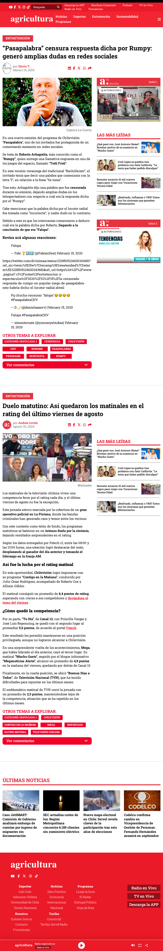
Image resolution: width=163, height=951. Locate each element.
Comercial (54, 919)
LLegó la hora (85, 892)
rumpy (61, 356)
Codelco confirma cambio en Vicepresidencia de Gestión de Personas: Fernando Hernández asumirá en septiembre (141, 825)
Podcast (127, 5)
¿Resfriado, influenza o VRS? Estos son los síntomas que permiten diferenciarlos (139, 200)
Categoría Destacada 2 (20, 341)
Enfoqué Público (85, 902)
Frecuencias (96, 9)
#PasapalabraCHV (24, 300)
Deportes (79, 16)
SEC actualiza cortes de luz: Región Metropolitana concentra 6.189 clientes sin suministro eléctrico (61, 823)
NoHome (37, 348)
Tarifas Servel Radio (54, 924)
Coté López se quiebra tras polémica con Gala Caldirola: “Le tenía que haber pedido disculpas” (138, 165)
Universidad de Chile (25, 902)
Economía (57, 897)
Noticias (61, 16)
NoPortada (75, 724)
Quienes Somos (21, 919)
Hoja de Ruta (85, 908)
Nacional (57, 908)
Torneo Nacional (25, 908)
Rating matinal (15, 732)
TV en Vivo (146, 5)
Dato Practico (57, 892)
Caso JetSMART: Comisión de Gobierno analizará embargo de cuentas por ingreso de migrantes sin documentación (20, 825)
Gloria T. (24, 66)
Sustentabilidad (127, 16)
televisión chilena (46, 732)
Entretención (101, 16)
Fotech (71, 628)
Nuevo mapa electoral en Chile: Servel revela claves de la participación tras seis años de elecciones (100, 823)
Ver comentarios (20, 365)
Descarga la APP (74, 5)
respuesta (37, 356)
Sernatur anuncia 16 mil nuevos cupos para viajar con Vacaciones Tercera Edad (117, 182)
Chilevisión (76, 341)
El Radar (85, 897)
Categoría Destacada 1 (20, 717)
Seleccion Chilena (25, 897)
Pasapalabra (61, 348)
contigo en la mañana (20, 724)
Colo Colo (24, 892)
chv (13, 348)
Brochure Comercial (103, 5)
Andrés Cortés (28, 423)
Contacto (21, 924)
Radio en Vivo (73, 9)
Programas (63, 22)
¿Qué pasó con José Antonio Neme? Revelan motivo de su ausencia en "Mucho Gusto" (118, 147)
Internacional (56, 902)
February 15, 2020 (70, 253)
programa (13, 356)
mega (51, 724)
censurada (52, 341)
